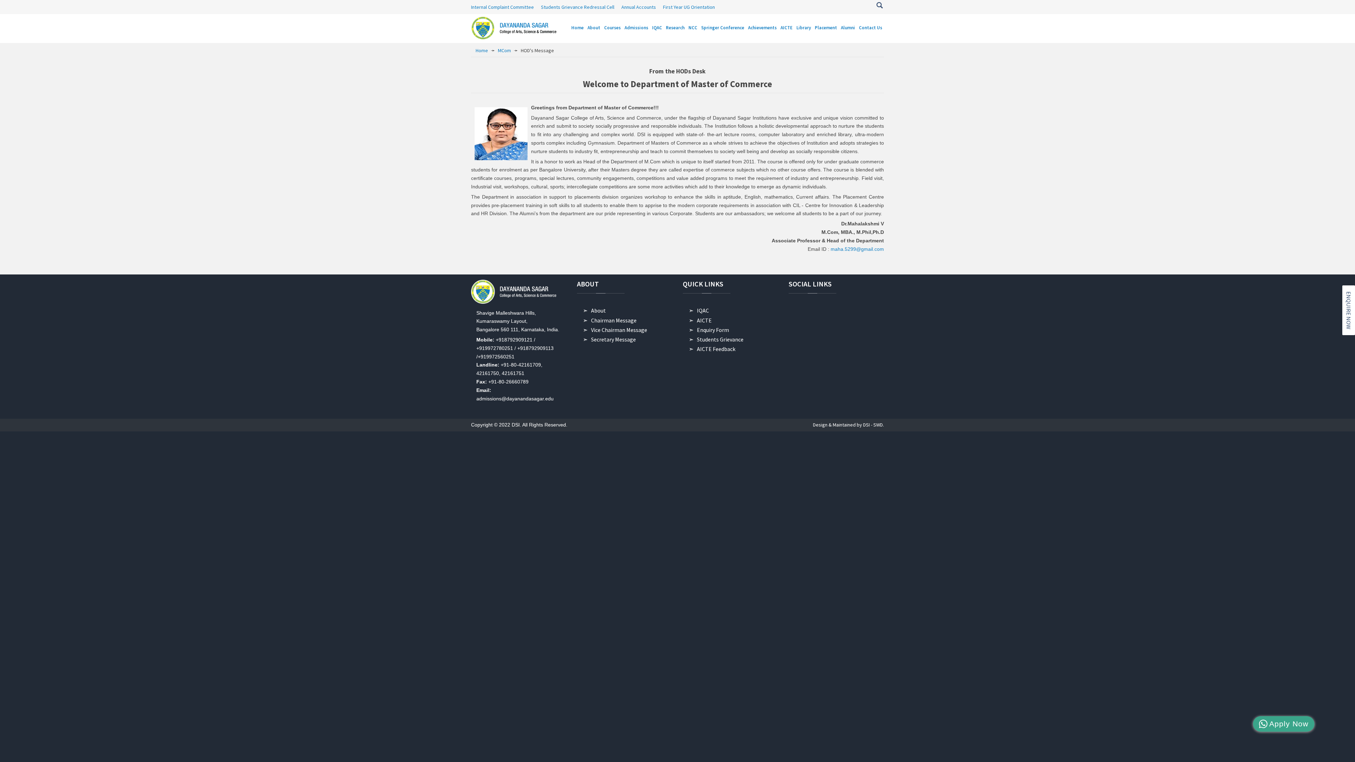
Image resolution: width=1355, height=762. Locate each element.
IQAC (703, 310)
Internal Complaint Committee (502, 7)
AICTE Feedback (716, 348)
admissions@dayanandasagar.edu (515, 398)
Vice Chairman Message (619, 329)
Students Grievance (720, 339)
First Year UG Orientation (689, 7)
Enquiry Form (713, 329)
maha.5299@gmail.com (857, 249)
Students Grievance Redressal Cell (577, 7)
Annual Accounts (638, 7)
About (598, 310)
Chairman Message (614, 320)
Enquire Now (1349, 310)
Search (879, 5)
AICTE (704, 320)
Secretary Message (613, 339)
